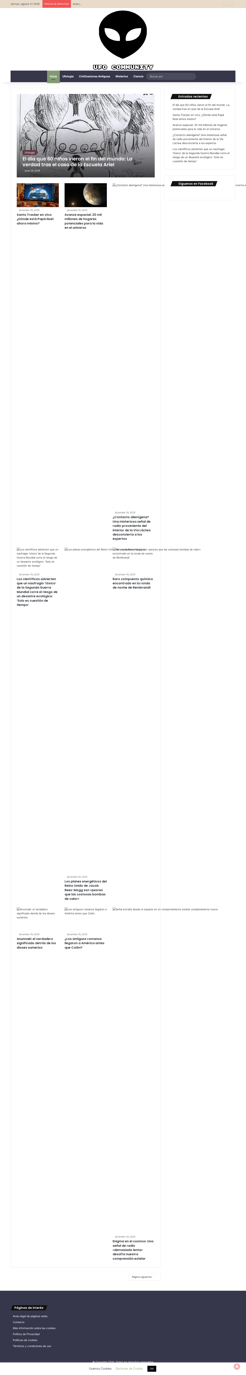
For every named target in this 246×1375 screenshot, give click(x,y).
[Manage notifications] (237, 1366)
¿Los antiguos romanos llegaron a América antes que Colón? (84, 943)
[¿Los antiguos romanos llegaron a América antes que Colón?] (86, 919)
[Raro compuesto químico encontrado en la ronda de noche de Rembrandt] (134, 559)
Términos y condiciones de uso (32, 1346)
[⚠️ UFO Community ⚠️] (123, 40)
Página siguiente (142, 1276)
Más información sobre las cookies (34, 1328)
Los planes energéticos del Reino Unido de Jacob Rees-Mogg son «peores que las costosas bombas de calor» (86, 890)
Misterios (122, 76)
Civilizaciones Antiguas (94, 76)
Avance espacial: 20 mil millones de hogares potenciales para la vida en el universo (122, 3)
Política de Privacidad (26, 1334)
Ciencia (138, 76)
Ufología (68, 76)
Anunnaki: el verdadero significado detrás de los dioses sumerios (36, 943)
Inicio (53, 76)
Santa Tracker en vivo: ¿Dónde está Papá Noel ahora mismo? (35, 219)
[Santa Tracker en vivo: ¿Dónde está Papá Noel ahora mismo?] (38, 195)
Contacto (18, 1322)
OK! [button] (152, 1368)
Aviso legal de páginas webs (30, 1316)
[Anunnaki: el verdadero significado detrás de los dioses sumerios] (38, 919)
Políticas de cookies (25, 1340)
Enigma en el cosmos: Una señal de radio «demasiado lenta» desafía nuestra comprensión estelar (133, 1250)
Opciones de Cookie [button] (129, 1368)
